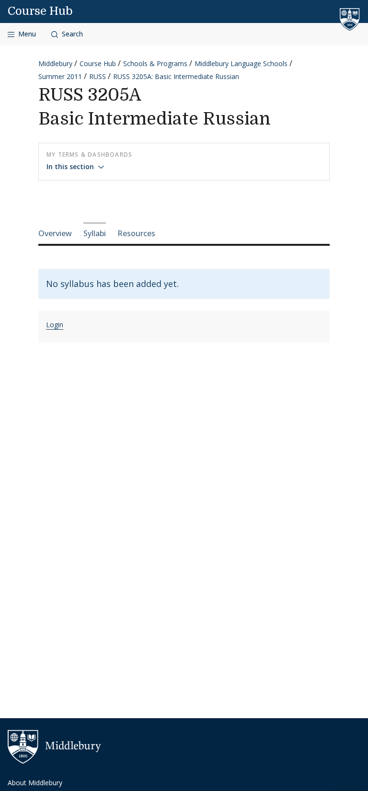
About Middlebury (35, 782)
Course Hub (40, 11)
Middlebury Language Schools (241, 63)
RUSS (97, 76)
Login (54, 324)
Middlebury (55, 63)
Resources (136, 233)
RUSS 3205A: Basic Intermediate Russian (176, 76)
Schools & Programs (155, 63)
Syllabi (94, 233)
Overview (55, 233)
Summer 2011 (60, 76)
